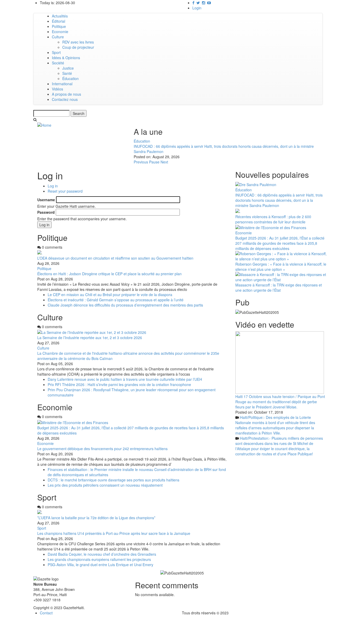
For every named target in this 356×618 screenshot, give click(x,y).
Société (58, 62)
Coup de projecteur (78, 47)
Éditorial (58, 21)
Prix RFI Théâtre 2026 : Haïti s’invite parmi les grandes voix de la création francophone (119, 384)
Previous (141, 161)
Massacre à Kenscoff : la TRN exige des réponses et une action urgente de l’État (278, 287)
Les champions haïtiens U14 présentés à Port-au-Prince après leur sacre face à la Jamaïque (113, 533)
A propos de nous (66, 94)
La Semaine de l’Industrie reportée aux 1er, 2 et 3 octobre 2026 (89, 337)
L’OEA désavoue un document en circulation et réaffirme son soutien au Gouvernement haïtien (115, 258)
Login (196, 7)
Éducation (70, 78)
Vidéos (57, 88)
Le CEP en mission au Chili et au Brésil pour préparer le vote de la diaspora (110, 294)
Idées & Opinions (66, 57)
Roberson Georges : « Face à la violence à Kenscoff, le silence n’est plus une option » (280, 266)
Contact (46, 612)
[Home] (44, 124)
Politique (59, 26)
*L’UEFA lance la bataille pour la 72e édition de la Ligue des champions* (96, 517)
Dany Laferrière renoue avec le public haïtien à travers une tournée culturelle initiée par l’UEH (125, 379)
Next (164, 161)
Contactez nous (65, 99)
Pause (154, 161)
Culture (58, 36)
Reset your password (65, 191)
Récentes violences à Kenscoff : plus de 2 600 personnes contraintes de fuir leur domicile (273, 219)
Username (46, 199)
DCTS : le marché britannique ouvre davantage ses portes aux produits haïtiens (113, 479)
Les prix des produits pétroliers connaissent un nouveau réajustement (105, 485)
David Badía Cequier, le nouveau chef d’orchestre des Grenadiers (102, 554)
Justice (68, 68)
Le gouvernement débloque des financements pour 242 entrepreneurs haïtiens (102, 448)
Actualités (60, 16)
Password (46, 212)
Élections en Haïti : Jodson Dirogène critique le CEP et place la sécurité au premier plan (109, 273)
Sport (56, 52)
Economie (60, 31)
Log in (53, 185)
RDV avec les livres (78, 42)
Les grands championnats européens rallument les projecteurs (99, 559)
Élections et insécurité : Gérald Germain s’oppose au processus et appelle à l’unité (115, 299)
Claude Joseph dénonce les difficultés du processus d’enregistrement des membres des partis (125, 305)
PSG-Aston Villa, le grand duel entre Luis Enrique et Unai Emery (100, 564)
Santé (67, 73)
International (62, 83)
